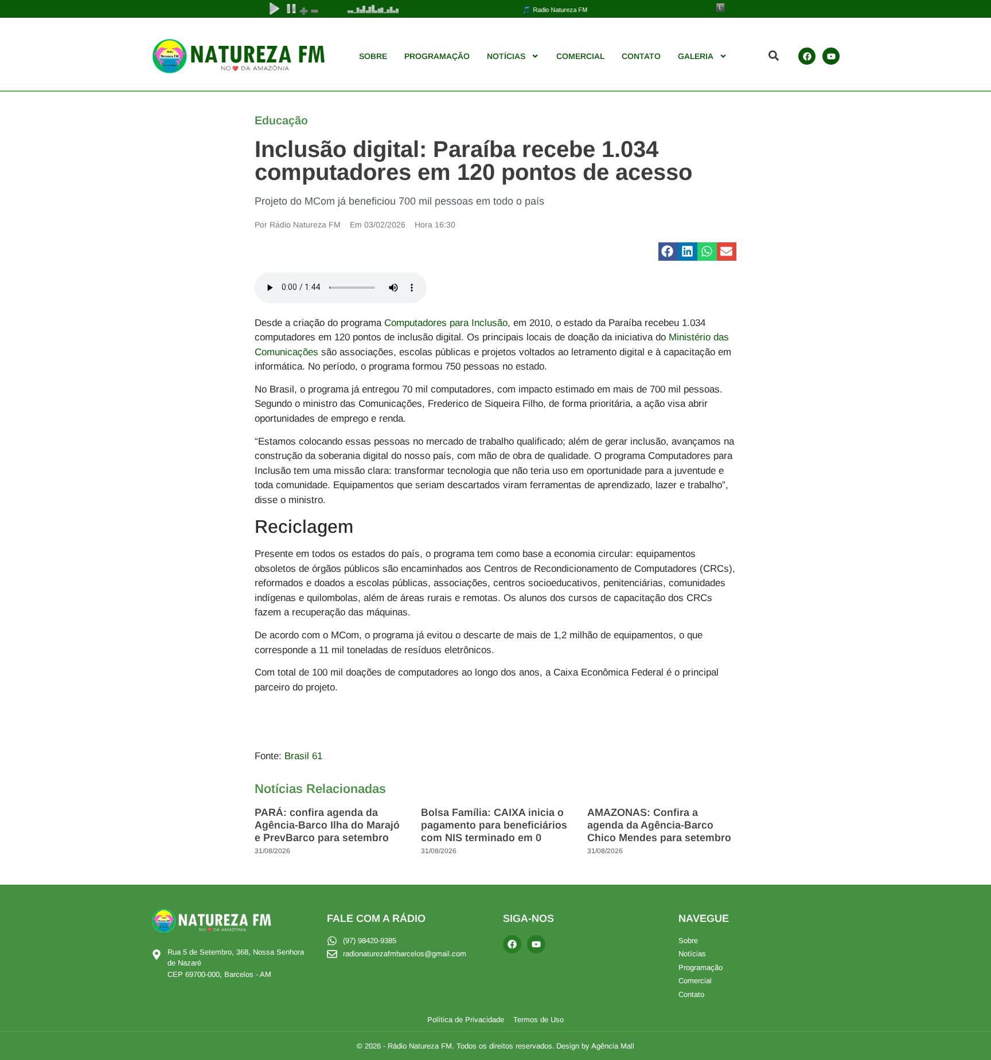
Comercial (580, 56)
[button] (668, 251)
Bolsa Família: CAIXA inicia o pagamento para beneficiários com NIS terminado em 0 (494, 825)
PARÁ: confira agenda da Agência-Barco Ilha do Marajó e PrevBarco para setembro (327, 825)
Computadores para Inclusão (446, 322)
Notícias (506, 56)
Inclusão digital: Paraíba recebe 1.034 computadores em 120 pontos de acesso (473, 160)
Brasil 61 (303, 756)
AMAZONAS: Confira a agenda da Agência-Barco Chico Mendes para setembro (659, 825)
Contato (641, 56)
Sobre (373, 56)
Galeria (695, 56)
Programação (437, 56)
